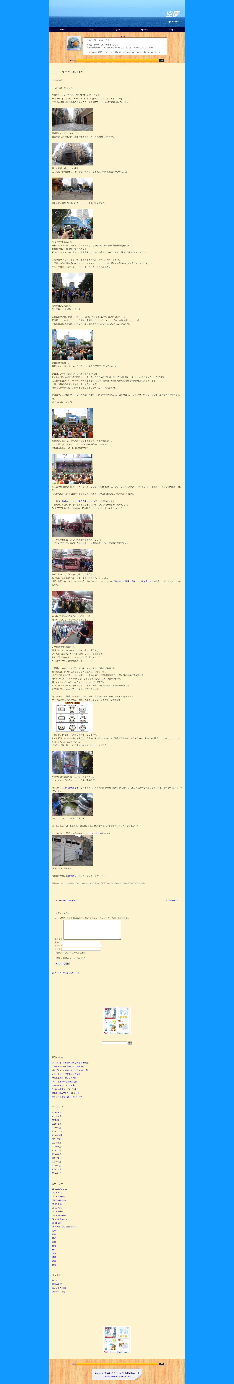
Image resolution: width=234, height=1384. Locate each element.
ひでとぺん (116, 1373)
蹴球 (54, 1257)
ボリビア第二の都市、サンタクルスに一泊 (70, 1070)
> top (171, 29)
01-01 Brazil (95, 883)
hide (143, 883)
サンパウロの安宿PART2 (66, 900)
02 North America (59, 1219)
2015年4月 (56, 1116)
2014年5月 (56, 1158)
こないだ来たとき (70, 787)
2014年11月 (57, 1135)
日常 (54, 1249)
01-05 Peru (57, 1208)
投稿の (57, 1284)
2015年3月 (56, 1120)
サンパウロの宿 (94, 833)
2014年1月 (56, 1173)
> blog (90, 29)
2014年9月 (56, 1143)
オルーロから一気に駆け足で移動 (66, 1074)
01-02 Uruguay (58, 1196)
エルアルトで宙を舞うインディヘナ (67, 1097)
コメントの (59, 1288)
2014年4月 (56, 1162)
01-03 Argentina (59, 1200)
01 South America (81, 883)
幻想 (54, 1242)
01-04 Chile (57, 1204)
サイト (58, 949)
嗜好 (54, 1238)
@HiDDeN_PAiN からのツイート (66, 973)
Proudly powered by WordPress (117, 1376)
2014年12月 (57, 1131)
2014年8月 (56, 1147)
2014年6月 (56, 1154)
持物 (54, 1246)
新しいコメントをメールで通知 (71, 952)
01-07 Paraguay (59, 1215)
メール (58, 946)
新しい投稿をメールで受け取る (71, 958)
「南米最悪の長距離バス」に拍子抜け (68, 1066)
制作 (54, 1230)
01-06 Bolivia (57, 1212)
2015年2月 (56, 1124)
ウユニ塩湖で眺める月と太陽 (64, 1082)
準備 (54, 1253)
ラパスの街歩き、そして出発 (64, 1089)
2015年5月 (56, 1112)
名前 (57, 942)
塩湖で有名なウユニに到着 (63, 1085)
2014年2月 (56, 1169)
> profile (144, 29)
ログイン (56, 1280)
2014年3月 (56, 1165)
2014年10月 (57, 1139)
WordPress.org (58, 1292)
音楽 (54, 1265)
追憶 (54, 1261)
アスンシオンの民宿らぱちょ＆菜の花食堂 (70, 1063)
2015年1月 (56, 1128)
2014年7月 (56, 1150)
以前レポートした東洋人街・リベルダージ (81, 501)
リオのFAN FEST (173, 900)
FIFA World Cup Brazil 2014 (113, 883)
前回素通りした (73, 876)
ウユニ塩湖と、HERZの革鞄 (64, 1078)
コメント (59, 939)
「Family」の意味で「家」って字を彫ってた (133, 581)
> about (63, 29)
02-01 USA (56, 1223)
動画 (54, 1234)
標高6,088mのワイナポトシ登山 (65, 1093)
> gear (117, 29)
